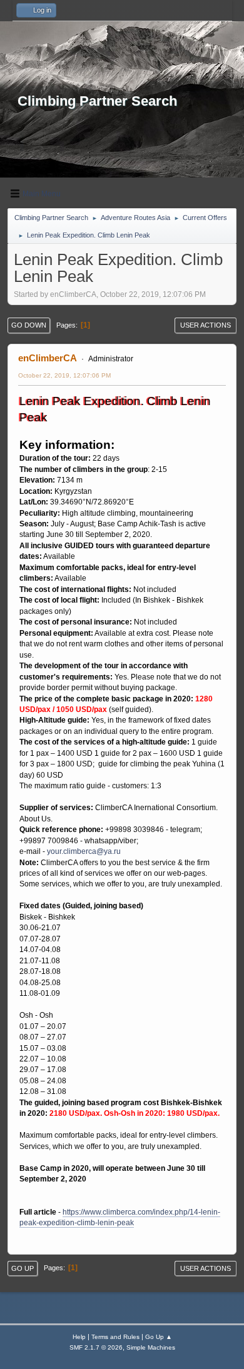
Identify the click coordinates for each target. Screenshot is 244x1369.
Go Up (22, 1268)
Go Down (28, 325)
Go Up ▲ (158, 1336)
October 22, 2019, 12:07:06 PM (64, 375)
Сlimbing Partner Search (97, 101)
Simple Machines (150, 1347)
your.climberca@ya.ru (84, 851)
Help (79, 1336)
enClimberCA (47, 358)
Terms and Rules (115, 1336)
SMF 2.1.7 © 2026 (96, 1347)
